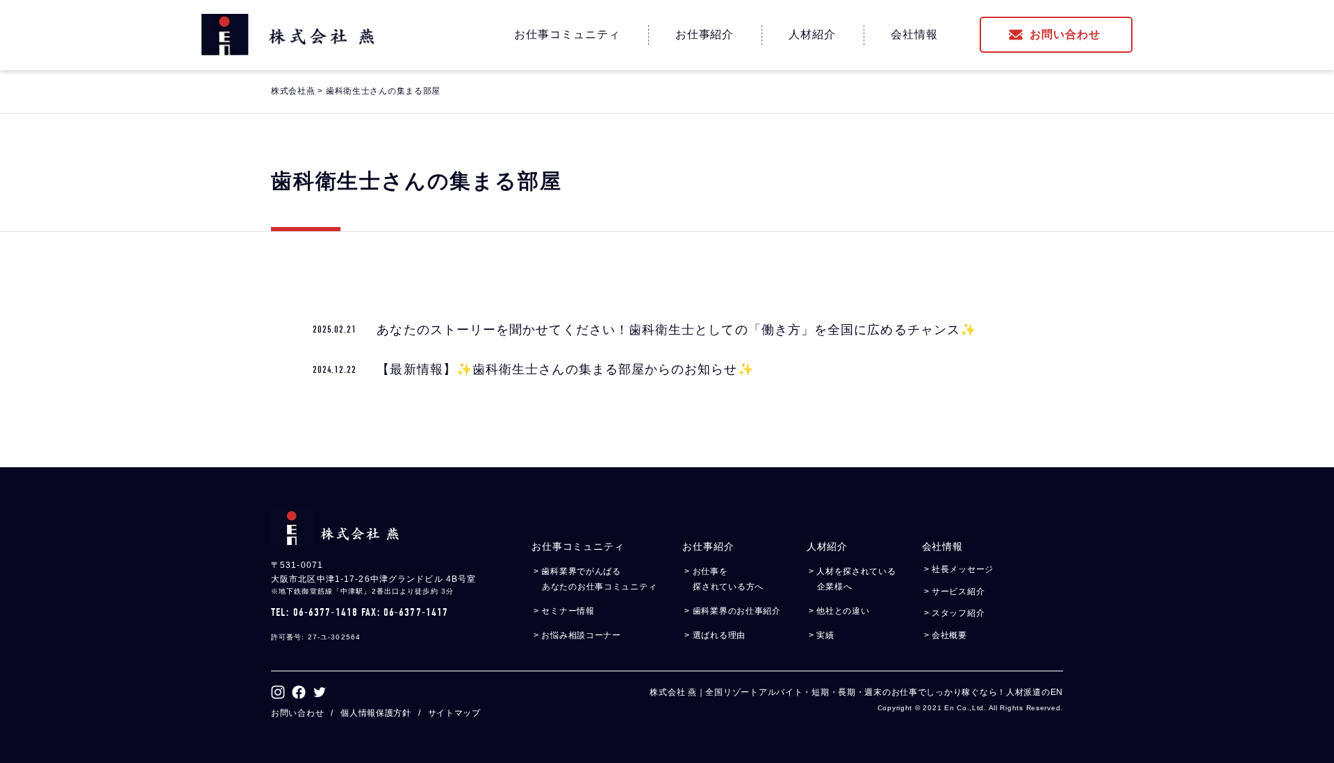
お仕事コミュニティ (567, 34)
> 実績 (825, 635)
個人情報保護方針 (375, 713)
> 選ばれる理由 (719, 635)
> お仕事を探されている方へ (728, 579)
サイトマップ (454, 713)
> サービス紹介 (958, 591)
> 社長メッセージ (963, 569)
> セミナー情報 (568, 611)
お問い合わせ (1065, 34)
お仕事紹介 (704, 34)
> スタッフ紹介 (958, 613)
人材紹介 (812, 34)
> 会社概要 (949, 635)
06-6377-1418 (325, 612)
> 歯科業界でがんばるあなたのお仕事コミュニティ (599, 579)
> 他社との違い (843, 611)
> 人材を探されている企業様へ (856, 579)
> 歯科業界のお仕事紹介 (737, 611)
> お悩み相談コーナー (581, 635)
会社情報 (914, 34)
